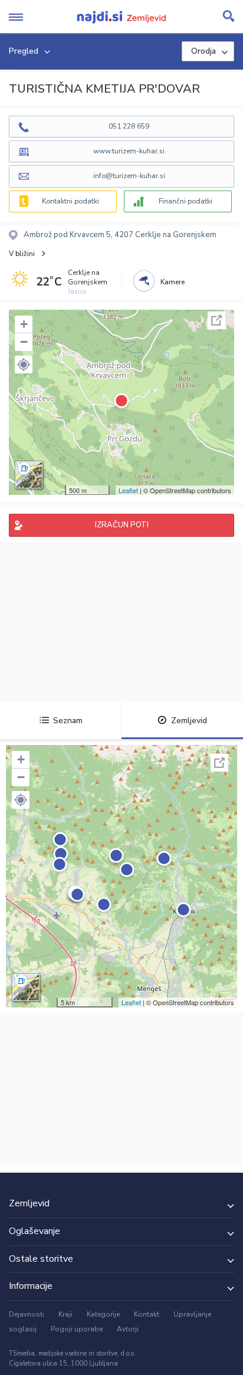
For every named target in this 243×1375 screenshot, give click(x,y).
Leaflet (128, 490)
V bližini (22, 253)
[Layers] (29, 475)
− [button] (24, 341)
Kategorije (103, 1314)
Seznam (68, 720)
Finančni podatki (185, 201)
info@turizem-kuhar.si (129, 176)
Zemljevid (189, 720)
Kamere (172, 282)
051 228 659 (129, 126)
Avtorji (128, 1329)
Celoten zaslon (216, 320)
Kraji (65, 1314)
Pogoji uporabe (77, 1329)
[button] (23, 364)
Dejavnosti (26, 1314)
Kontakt (146, 1314)
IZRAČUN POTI (122, 525)
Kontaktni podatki (70, 201)
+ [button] (24, 324)
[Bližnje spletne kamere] (144, 280)
